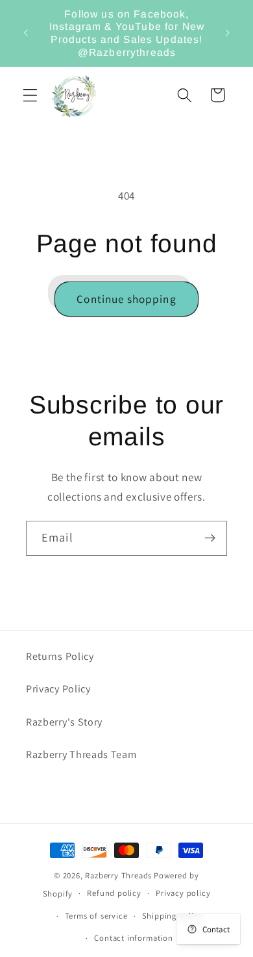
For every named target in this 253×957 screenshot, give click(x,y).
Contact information (133, 937)
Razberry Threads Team (81, 754)
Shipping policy (172, 915)
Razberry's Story (64, 722)
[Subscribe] (209, 538)
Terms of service (96, 915)
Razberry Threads (118, 875)
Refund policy (114, 892)
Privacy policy (183, 892)
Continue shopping (126, 298)
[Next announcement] (227, 33)
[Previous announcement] (25, 33)
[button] (30, 95)
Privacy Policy (58, 689)
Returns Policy (60, 656)
